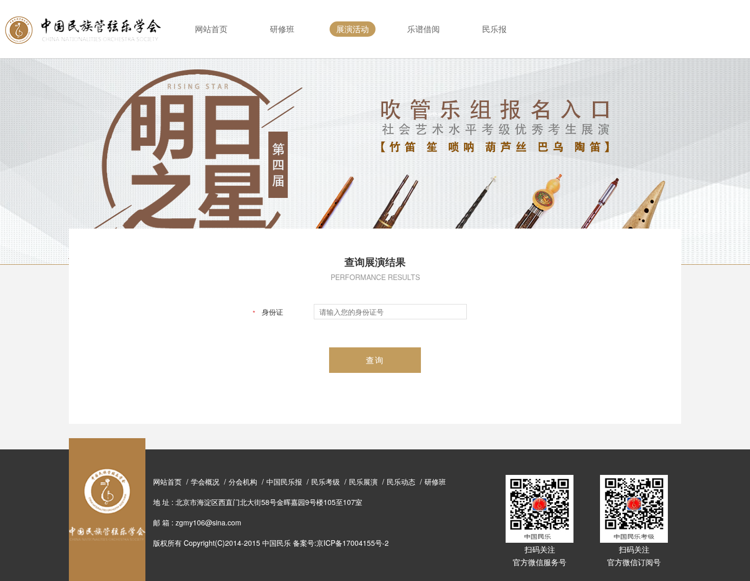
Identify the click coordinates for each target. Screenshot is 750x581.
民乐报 (494, 29)
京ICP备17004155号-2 (352, 543)
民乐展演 (363, 481)
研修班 (282, 29)
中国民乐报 (284, 481)
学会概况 (205, 481)
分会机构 (243, 481)
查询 (375, 360)
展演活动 (352, 29)
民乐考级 (325, 481)
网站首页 (211, 29)
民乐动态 (401, 481)
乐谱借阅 (423, 29)
